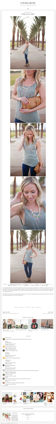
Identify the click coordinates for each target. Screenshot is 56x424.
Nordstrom (33, 284)
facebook (17, 307)
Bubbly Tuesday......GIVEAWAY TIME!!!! (48, 404)
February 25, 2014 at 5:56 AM (10, 362)
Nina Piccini (7, 337)
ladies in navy (7, 366)
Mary (6, 381)
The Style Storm (8, 356)
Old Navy (43, 284)
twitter (23, 307)
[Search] (28, 419)
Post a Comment (5, 385)
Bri (5, 377)
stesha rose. (28, 3)
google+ (39, 307)
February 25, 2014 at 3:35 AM (10, 343)
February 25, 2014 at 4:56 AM (10, 355)
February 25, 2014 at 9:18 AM (10, 371)
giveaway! (36, 403)
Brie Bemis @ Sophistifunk (9, 373)
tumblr (34, 307)
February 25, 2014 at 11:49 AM (10, 376)
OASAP (22, 285)
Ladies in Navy (7, 363)
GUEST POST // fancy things (17, 403)
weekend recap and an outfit (27, 403)
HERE (21, 284)
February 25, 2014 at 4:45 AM (10, 347)
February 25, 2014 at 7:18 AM (10, 367)
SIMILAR (7, 284)
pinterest (28, 307)
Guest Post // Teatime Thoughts (7, 403)
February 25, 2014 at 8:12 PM (10, 384)
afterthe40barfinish (8, 342)
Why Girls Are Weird (8, 345)
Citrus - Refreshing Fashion (9, 349)
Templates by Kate (14, 423)
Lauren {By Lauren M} (9, 368)
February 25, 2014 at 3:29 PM (10, 380)
